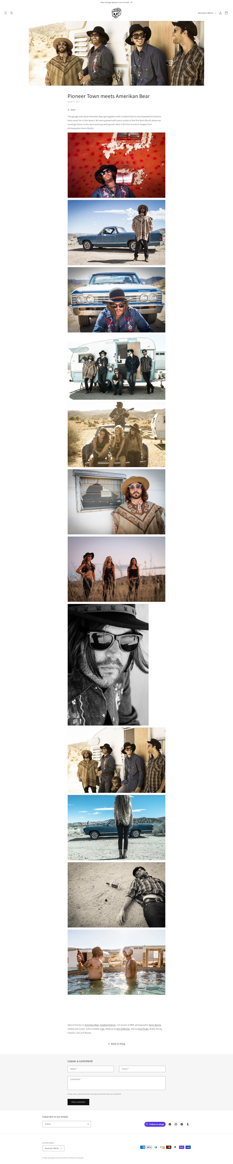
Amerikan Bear (92, 1025)
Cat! (102, 1028)
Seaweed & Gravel (54, 1158)
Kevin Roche (155, 1025)
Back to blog (118, 1043)
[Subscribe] (88, 1124)
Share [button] (73, 109)
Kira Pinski (143, 1028)
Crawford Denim (108, 1025)
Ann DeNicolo (123, 1028)
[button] (6, 13)
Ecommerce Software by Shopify (72, 1158)
